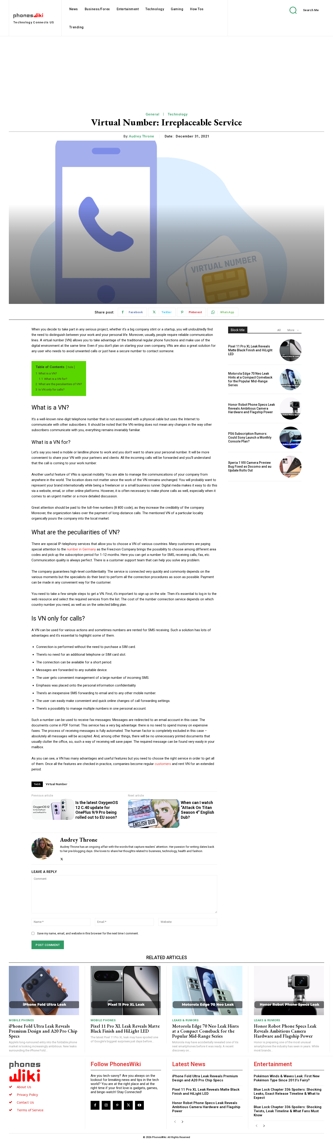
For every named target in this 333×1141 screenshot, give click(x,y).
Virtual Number (56, 784)
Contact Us (25, 1102)
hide (70, 367)
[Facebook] (95, 1105)
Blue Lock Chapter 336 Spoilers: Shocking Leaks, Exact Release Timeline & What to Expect (287, 1093)
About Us (24, 1087)
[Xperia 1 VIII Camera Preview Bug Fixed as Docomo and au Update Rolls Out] (291, 467)
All (279, 330)
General (152, 114)
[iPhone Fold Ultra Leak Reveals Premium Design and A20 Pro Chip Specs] (44, 990)
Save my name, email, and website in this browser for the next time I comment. (88, 933)
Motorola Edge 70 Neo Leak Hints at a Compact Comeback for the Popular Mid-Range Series (250, 379)
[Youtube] (139, 1105)
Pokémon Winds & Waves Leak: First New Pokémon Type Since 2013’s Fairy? (287, 1078)
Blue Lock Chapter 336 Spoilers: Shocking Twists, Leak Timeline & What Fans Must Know (287, 1111)
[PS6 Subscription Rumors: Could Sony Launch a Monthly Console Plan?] (291, 438)
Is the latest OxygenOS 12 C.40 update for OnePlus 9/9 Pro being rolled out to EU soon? (96, 810)
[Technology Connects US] (44, 1071)
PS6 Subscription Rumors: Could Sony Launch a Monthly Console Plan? (249, 437)
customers (163, 764)
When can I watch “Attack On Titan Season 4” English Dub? (197, 810)
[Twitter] (61, 858)
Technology (177, 114)
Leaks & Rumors (185, 1020)
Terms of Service (30, 1110)
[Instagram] (106, 1105)
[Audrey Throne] (42, 848)
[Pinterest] (117, 1105)
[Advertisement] (166, 70)
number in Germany (81, 549)
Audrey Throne (141, 136)
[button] (301, 10)
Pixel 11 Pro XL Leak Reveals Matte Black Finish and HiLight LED (250, 350)
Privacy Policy (27, 1094)
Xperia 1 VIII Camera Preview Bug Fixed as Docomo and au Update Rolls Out (249, 466)
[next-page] (182, 1122)
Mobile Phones (21, 1020)
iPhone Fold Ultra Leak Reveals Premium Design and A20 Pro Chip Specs (43, 1031)
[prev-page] (175, 1122)
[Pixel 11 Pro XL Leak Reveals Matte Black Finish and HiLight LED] (291, 350)
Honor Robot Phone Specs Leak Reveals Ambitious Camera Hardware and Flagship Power (251, 408)
